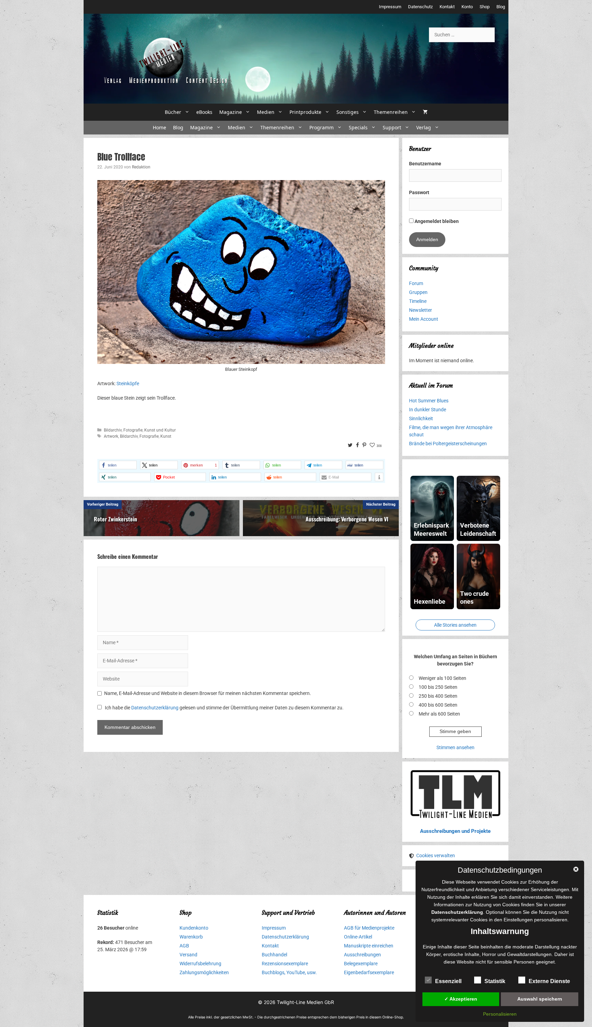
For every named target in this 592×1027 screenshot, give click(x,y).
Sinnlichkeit (421, 418)
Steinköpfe (127, 383)
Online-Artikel (358, 937)
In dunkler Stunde (427, 409)
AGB (184, 945)
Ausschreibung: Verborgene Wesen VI (347, 519)
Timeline (418, 301)
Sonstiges (347, 112)
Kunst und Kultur (160, 430)
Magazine (230, 112)
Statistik (494, 981)
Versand (188, 954)
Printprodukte (305, 112)
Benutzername (425, 163)
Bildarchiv (113, 430)
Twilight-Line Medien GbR (305, 1002)
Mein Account (423, 319)
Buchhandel (274, 954)
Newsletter (420, 310)
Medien (265, 112)
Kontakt (447, 6)
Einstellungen (518, 919)
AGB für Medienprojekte (369, 928)
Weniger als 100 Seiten (442, 678)
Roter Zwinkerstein (115, 519)
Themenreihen (391, 112)
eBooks (204, 112)
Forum (416, 283)
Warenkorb (191, 937)
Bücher (173, 112)
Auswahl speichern (539, 999)
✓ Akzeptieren (460, 999)
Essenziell (448, 981)
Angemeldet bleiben (436, 221)
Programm (321, 127)
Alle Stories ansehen (455, 625)
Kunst (165, 436)
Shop (485, 6)
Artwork (111, 436)
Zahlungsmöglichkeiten (204, 972)
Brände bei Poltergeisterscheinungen (448, 443)
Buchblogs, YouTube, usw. (289, 972)
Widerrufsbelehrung (200, 963)
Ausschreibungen (362, 954)
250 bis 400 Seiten (438, 696)
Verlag (423, 127)
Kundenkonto (194, 928)
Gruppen (418, 292)
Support (392, 127)
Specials (358, 127)
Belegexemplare (361, 963)
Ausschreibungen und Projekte (455, 831)
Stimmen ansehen (455, 747)
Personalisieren (500, 1014)
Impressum (390, 6)
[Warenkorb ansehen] (425, 112)
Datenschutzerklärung (154, 707)
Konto (467, 6)
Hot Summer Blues (428, 400)
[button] (118, 465)
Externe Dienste (549, 981)
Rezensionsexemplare (285, 963)
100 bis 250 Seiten (438, 687)
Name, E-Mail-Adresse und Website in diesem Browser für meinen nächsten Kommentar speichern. (207, 693)
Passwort (419, 192)
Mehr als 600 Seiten (439, 714)
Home (159, 127)
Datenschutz (420, 6)
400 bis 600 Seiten (438, 705)
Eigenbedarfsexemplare (369, 972)
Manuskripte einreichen (368, 945)
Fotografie (133, 430)
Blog (500, 6)
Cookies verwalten (435, 855)
